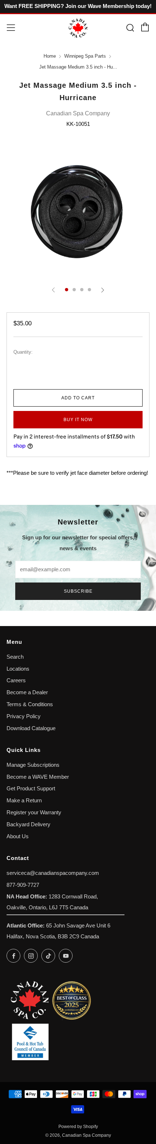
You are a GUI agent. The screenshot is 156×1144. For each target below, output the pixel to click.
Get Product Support (31, 788)
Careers (16, 680)
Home (50, 56)
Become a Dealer (27, 692)
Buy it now (78, 419)
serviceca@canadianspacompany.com (53, 873)
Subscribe (78, 591)
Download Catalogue (31, 728)
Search (15, 657)
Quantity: (23, 352)
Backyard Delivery (28, 824)
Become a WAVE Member (38, 777)
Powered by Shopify (78, 1126)
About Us (18, 836)
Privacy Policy (24, 716)
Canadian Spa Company (78, 113)
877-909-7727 (23, 885)
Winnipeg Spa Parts (85, 56)
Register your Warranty (34, 812)
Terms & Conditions (30, 704)
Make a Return (24, 800)
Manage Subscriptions (33, 765)
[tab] (66, 289)
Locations (18, 669)
